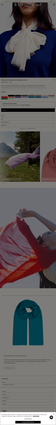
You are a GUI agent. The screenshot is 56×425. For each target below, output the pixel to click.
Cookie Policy (36, 416)
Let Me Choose (28, 418)
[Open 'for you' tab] (51, 417)
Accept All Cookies (28, 422)
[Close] (53, 414)
